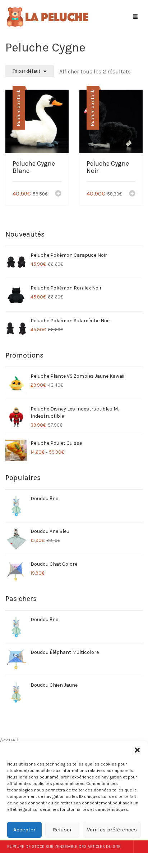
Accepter (24, 829)
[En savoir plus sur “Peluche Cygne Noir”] (132, 194)
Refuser (62, 829)
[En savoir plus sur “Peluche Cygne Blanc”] (58, 194)
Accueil (9, 740)
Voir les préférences (112, 829)
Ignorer (140, 846)
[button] (137, 750)
